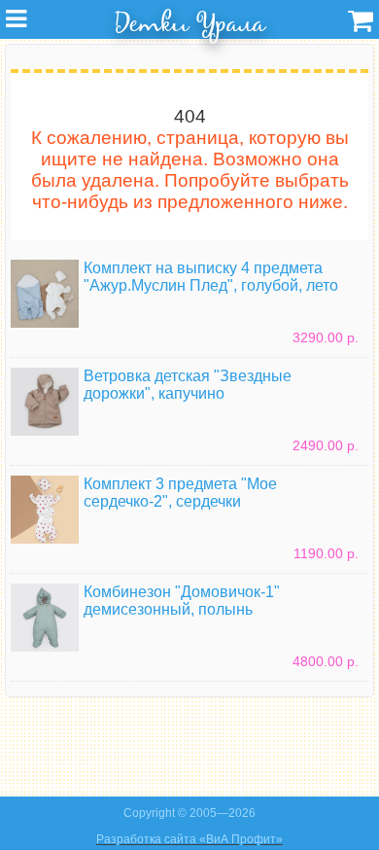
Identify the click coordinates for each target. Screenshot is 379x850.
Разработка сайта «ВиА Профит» (189, 839)
